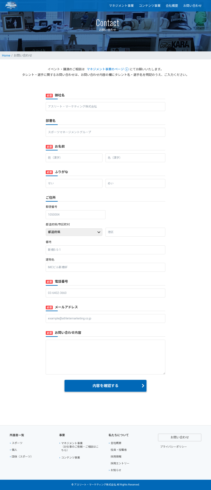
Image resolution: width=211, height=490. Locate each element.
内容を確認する (105, 386)
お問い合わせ (192, 6)
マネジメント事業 (121, 6)
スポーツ (17, 443)
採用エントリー (120, 463)
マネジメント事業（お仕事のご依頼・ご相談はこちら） (80, 447)
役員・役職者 (119, 449)
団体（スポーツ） (22, 456)
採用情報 (116, 456)
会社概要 (172, 6)
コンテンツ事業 (150, 6)
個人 (14, 449)
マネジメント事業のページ (105, 69)
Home (6, 55)
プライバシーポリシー (173, 446)
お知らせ (116, 470)
